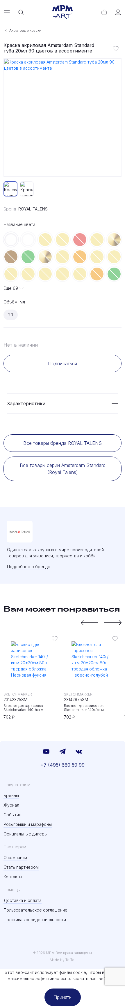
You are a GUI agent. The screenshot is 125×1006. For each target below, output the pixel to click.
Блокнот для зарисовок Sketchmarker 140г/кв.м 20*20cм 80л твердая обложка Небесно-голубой (90, 708)
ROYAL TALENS (33, 208)
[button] (89, 623)
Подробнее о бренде (28, 566)
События (12, 814)
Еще (10, 288)
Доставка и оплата (22, 900)
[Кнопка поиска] (21, 12)
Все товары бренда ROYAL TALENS (62, 443)
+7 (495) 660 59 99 (62, 765)
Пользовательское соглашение (35, 909)
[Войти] (118, 12)
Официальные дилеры (25, 833)
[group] (62, 117)
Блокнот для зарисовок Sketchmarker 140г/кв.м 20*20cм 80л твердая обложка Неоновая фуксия (30, 708)
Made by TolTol (62, 960)
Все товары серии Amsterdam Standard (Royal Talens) (63, 468)
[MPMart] (62, 12)
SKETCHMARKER (17, 694)
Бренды (11, 795)
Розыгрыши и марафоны (27, 824)
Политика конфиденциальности (34, 919)
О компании (15, 857)
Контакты (12, 876)
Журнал (11, 805)
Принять (62, 997)
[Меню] (7, 12)
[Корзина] (104, 12)
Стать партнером (21, 867)
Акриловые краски (25, 30)
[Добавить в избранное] (115, 48)
